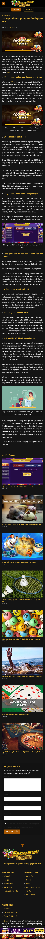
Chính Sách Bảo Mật (11, 913)
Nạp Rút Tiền (8, 884)
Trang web (7, 814)
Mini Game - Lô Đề (33, 887)
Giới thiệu (7, 909)
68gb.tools (5, 921)
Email (6, 804)
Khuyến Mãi (8, 887)
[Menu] (3, 3)
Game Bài (29, 876)
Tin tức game (6, 16)
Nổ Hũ (28, 880)
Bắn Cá (28, 884)
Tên (6, 795)
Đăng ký (7, 876)
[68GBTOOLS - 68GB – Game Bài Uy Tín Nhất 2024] (23, 3)
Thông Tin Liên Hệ (10, 916)
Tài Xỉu (28, 891)
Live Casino (30, 895)
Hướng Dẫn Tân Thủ (11, 891)
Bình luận (8, 776)
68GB (8, 72)
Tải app (6, 880)
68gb (13, 82)
